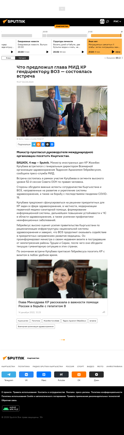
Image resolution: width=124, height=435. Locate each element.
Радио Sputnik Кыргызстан (48, 366)
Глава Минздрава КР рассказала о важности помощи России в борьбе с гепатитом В (58, 304)
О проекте (7, 392)
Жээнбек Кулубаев (51, 321)
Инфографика (114, 366)
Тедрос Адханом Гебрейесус (74, 321)
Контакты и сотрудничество (51, 392)
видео (90, 366)
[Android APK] (10, 408)
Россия (70, 366)
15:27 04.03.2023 (25, 82)
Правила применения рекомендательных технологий (93, 396)
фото (100, 366)
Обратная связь (9, 400)
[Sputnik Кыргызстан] (15, 24)
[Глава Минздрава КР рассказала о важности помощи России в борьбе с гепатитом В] (62, 279)
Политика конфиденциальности (106, 392)
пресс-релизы (83, 392)
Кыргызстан (23, 321)
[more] (104, 312)
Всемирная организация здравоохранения (36, 326)
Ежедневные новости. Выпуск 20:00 (32, 45)
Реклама (70, 392)
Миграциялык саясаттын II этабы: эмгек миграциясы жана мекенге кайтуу (104, 47)
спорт (80, 366)
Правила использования (25, 392)
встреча (93, 321)
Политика (36, 321)
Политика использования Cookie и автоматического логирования (34, 396)
